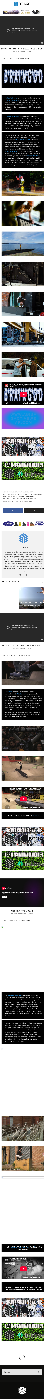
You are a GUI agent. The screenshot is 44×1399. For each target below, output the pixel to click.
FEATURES (34, 1378)
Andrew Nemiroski (9, 494)
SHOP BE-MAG (35, 1380)
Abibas (5, 492)
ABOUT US (23, 1380)
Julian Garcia (7, 496)
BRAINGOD (20, 494)
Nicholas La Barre (9, 499)
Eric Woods (39, 494)
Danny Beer (29, 494)
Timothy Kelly (27, 501)
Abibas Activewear (11, 98)
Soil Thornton (32, 499)
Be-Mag (16, 52)
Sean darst (21, 499)
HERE (36, 793)
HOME (10, 1378)
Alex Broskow (28, 492)
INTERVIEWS (11, 1380)
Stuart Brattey (8, 501)
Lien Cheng (30, 496)
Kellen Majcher (19, 496)
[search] (39, 1350)
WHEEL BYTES (21, 1378)
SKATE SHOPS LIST (23, 1381)
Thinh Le (18, 501)
